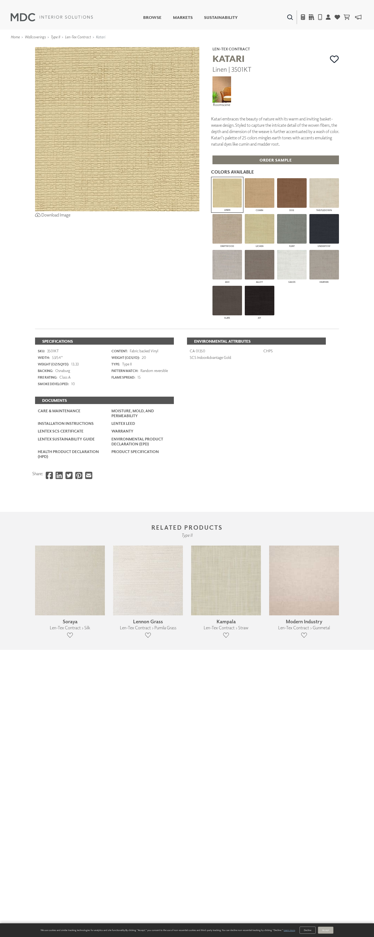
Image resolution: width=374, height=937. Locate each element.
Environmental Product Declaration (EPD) (137, 441)
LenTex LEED (123, 423)
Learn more (289, 930)
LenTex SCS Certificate (61, 431)
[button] (334, 59)
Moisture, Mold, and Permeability (132, 413)
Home (15, 36)
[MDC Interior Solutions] (52, 17)
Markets (183, 17)
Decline (307, 930)
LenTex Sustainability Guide (66, 439)
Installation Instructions (66, 423)
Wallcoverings (35, 36)
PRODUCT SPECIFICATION (135, 451)
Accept (325, 930)
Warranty (122, 431)
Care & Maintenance (59, 410)
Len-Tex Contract (78, 36)
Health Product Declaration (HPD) (68, 454)
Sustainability (221, 17)
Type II (55, 36)
